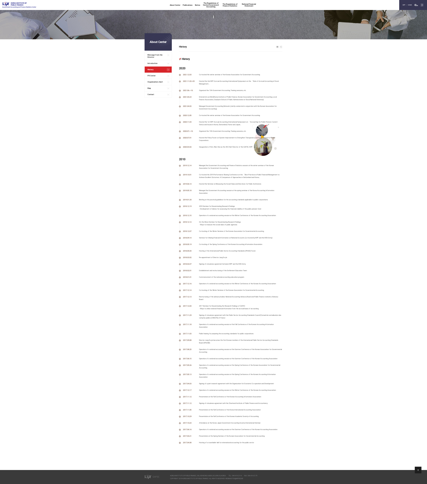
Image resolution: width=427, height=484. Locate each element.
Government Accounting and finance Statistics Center (19, 5)
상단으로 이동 (418, 470)
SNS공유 (280, 46)
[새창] (416, 5)
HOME (410, 5)
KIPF (404, 5)
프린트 (277, 46)
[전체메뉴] (422, 5)
